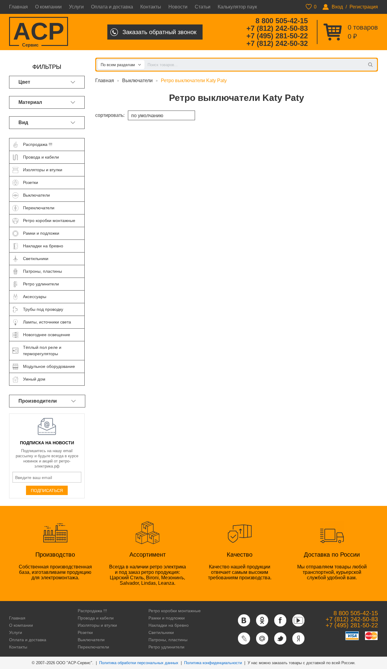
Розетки (85, 632)
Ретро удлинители (166, 647)
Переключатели (93, 647)
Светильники (161, 632)
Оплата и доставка (112, 6)
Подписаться (47, 490)
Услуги (76, 6)
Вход (337, 6)
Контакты (150, 6)
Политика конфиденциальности (213, 663)
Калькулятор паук (237, 6)
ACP (38, 32)
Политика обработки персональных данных (138, 663)
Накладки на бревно (168, 625)
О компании (48, 6)
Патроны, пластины (167, 639)
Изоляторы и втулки (97, 625)
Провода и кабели (96, 618)
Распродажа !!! (92, 610)
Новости (177, 6)
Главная (18, 6)
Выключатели (137, 80)
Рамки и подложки (166, 618)
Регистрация (364, 6)
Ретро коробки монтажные (174, 610)
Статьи (202, 6)
